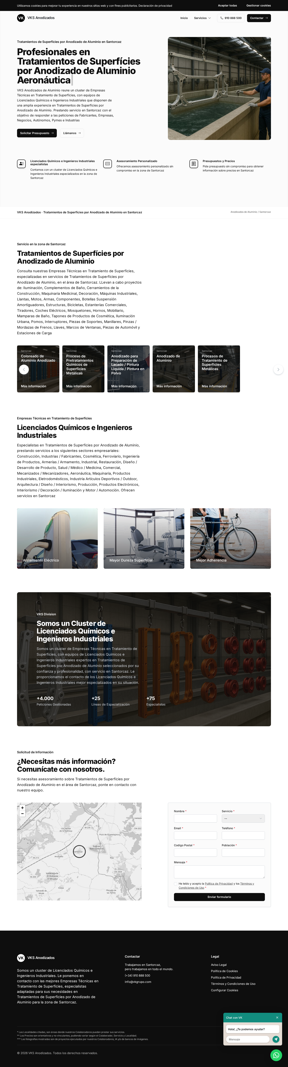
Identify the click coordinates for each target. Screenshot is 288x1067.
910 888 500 (233, 18)
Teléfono (228, 828)
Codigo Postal (184, 845)
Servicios (200, 18)
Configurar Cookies (224, 990)
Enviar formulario (219, 896)
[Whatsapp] (276, 1055)
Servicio (228, 811)
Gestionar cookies (258, 5)
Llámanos (69, 133)
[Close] (277, 1017)
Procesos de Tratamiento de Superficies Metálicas (214, 362)
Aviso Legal (219, 965)
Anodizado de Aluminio (168, 358)
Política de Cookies (224, 971)
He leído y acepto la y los (216, 885)
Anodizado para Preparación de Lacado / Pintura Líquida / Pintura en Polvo (127, 364)
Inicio (184, 18)
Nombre (180, 811)
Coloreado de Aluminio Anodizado (38, 358)
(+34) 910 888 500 (137, 975)
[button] (278, 369)
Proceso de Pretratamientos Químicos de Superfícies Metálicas (79, 364)
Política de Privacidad (219, 883)
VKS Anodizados (40, 18)
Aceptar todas (227, 5)
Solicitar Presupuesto (34, 133)
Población (229, 845)
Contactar (257, 18)
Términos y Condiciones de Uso (233, 984)
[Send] (276, 1039)
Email (178, 828)
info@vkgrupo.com (138, 982)
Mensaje (180, 862)
